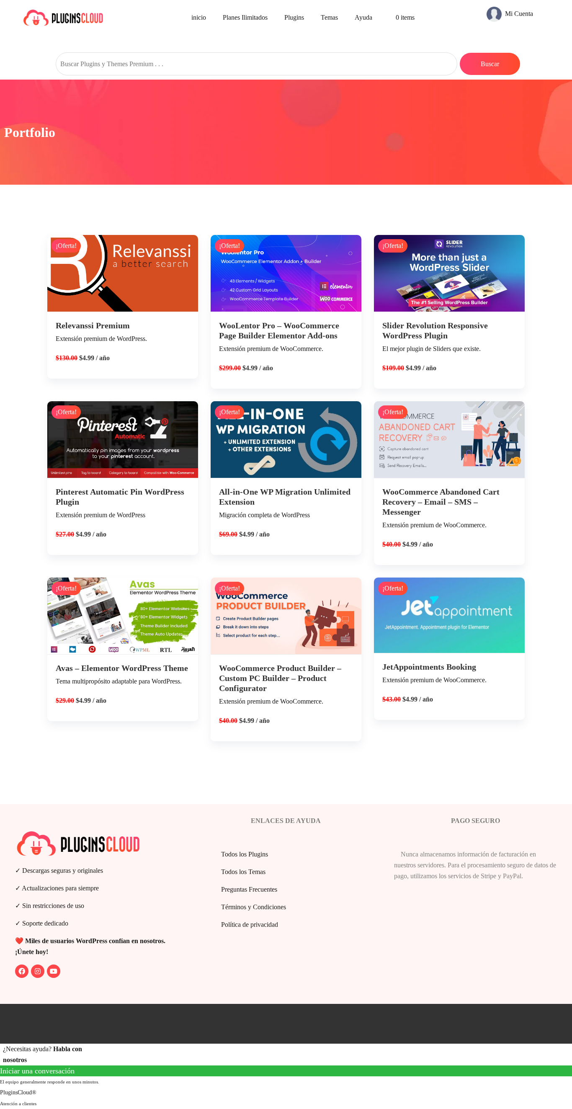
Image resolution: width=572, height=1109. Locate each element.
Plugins (294, 17)
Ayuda (363, 17)
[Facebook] (21, 971)
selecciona (123, 335)
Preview (128, 278)
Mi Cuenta (518, 13)
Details (128, 306)
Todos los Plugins (244, 854)
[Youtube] (53, 971)
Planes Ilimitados (245, 17)
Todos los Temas (243, 871)
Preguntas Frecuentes (249, 889)
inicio (198, 17)
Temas (329, 17)
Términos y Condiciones (253, 906)
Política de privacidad (249, 924)
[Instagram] (37, 971)
